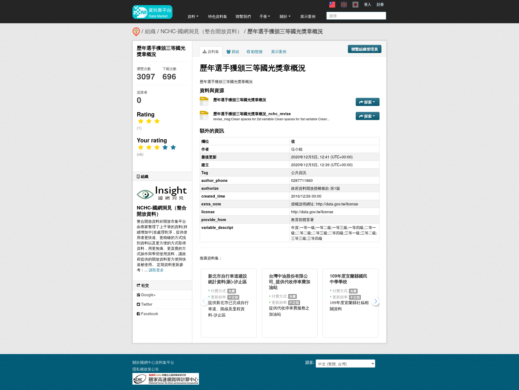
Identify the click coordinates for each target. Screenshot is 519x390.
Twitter (146, 304)
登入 (367, 4)
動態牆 (256, 51)
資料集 (213, 51)
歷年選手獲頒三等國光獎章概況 (285, 31)
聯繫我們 (243, 16)
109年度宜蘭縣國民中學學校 (348, 279)
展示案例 (307, 16)
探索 (368, 102)
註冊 (380, 4)
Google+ (148, 294)
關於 (283, 16)
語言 (309, 362)
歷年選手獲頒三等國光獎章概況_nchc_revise (252, 113)
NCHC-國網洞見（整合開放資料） (201, 31)
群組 (235, 51)
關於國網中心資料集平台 (153, 362)
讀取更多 (156, 269)
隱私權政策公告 (145, 369)
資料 (191, 16)
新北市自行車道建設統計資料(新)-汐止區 (227, 279)
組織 (150, 31)
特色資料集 (217, 16)
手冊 (263, 16)
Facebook (149, 313)
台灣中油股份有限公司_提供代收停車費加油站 (289, 281)
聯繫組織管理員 (364, 49)
